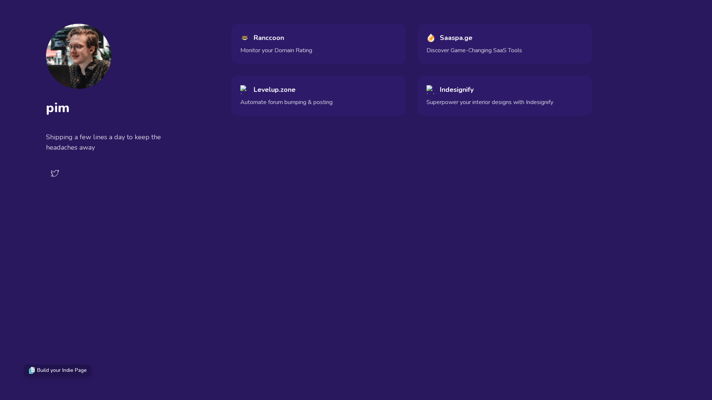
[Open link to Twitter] (55, 173)
